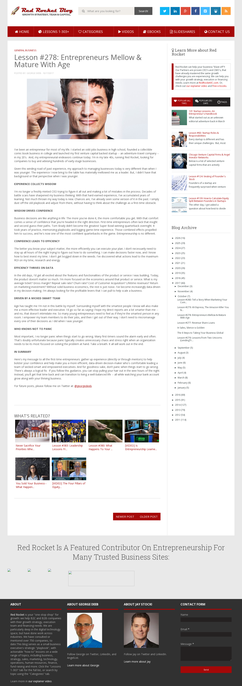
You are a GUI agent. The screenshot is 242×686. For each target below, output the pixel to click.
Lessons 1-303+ (55, 31)
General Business (25, 50)
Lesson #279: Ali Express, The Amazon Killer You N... (203, 309)
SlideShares (184, 31)
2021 (178, 263)
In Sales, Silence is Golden (191, 327)
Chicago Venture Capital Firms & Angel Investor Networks (209, 156)
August (182, 352)
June (180, 362)
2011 (178, 419)
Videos (127, 31)
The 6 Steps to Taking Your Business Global (200, 332)
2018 (178, 278)
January (182, 387)
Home (23, 31)
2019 (178, 273)
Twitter (94, 654)
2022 (178, 258)
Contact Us (218, 31)
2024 (178, 248)
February (183, 382)
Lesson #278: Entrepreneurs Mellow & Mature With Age (201, 316)
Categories (92, 31)
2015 (178, 400)
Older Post (149, 516)
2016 (178, 394)
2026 (178, 238)
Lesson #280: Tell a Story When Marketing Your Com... (202, 301)
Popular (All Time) (184, 102)
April (180, 372)
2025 (178, 243)
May (180, 367)
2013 (178, 410)
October (182, 296)
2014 (178, 404)
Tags (224, 102)
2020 (178, 268)
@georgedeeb (83, 386)
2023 (178, 253)
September (184, 347)
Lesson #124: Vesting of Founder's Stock (207, 178)
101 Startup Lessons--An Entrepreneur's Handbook (203, 112)
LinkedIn (105, 654)
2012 (178, 414)
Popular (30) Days (205, 102)
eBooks (153, 31)
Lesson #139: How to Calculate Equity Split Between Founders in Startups (209, 200)
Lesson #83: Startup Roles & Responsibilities (204, 134)
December (184, 286)
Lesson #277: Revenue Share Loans (196, 322)
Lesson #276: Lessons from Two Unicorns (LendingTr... (199, 339)
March (181, 377)
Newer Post (125, 516)
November (184, 291)
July (180, 357)
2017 (178, 283)
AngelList (72, 658)
